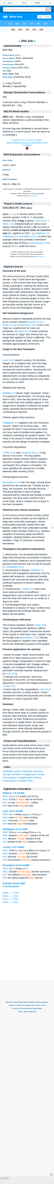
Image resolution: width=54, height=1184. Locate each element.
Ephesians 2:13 (29, 637)
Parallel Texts (26, 780)
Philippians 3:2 (10, 236)
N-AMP (24, 829)
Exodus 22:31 (35, 322)
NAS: (5, 799)
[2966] (50, 533)
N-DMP (21, 793)
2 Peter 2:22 (9, 452)
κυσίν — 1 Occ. (11, 902)
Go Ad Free (4, 1178)
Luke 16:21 (41, 220)
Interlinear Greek (11, 771)
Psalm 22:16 (24, 331)
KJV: (5, 802)
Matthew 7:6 (42, 233)
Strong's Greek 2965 (14, 883)
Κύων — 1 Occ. (11, 899)
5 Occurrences (11, 886)
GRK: (5, 796)
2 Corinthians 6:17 (13, 567)
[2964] (3, 533)
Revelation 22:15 (28, 236)
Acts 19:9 (11, 673)
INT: (5, 805)
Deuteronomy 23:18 (39, 243)
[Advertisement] (27, 963)
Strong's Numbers (12, 774)
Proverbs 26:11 (29, 452)
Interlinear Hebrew (32, 771)
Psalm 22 (39, 625)
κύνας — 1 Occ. (11, 892)
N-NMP (19, 811)
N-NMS (20, 847)
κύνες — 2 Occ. (11, 896)
